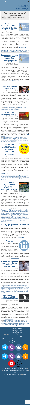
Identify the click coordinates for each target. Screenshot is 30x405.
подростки (27, 108)
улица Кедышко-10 (24, 52)
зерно (13, 212)
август (2, 108)
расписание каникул (13, 177)
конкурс (23, 213)
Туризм (8, 174)
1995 (10, 321)
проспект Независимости (13, 51)
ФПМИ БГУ (25, 220)
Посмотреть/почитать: (15, 352)
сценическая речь (4, 178)
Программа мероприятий (16, 216)
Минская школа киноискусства (6, 215)
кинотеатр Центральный (8, 322)
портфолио (3, 289)
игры (14, 176)
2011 (12, 321)
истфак (13, 213)
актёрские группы (7, 49)
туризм (17, 178)
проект (23, 216)
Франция (2, 325)
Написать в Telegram (22, 8)
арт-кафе (18, 210)
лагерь (10, 139)
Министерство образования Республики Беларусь (13, 139)
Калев (16, 213)
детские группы (3, 50)
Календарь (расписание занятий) (15, 225)
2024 (21, 48)
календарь (2, 139)
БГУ (23, 210)
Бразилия (2, 322)
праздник (11, 140)
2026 (15, 372)
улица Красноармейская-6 (5, 218)
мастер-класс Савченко (5, 215)
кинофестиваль (15, 322)
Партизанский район (12, 289)
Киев (19, 213)
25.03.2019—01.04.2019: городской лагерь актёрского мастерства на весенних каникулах (9, 149)
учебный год (17, 109)
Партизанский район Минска (21, 289)
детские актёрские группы (23, 108)
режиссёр (17, 289)
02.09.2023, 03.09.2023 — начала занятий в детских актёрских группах (9, 26)
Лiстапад (20, 322)
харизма (21, 291)
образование (7, 139)
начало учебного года (19, 50)
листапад (24, 322)
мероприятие (22, 215)
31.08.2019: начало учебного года (9, 87)
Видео (7, 107)
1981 (4, 321)
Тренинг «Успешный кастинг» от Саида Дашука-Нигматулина (9, 263)
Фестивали (18, 209)
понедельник (17, 83)
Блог (5, 107)
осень (5, 140)
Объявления (6, 48)
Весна (20, 175)
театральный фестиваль (5, 218)
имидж (9, 288)
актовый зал (14, 210)
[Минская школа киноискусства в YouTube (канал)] (11, 366)
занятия (8, 50)
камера (11, 288)
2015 (27, 209)
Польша (5, 324)
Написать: (15, 343)
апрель (10, 175)
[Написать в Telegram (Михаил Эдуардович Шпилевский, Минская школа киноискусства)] (4, 350)
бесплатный (11, 211)
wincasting (25, 286)
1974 (24, 320)
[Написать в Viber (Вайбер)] (11, 350)
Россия (13, 324)
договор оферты (3, 108)
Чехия (9, 325)
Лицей (18, 214)
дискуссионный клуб (24, 212)
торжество (7, 141)
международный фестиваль (14, 215)
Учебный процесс (12, 48)
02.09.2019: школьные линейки (9, 113)
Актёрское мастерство (14, 49)
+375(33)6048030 (16, 331)
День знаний (14, 108)
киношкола (21, 176)
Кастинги (12, 285)
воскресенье (15, 138)
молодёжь (2, 289)
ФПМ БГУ (18, 220)
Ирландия (20, 322)
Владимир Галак (8, 212)
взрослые (5, 83)
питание (27, 177)
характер (18, 291)
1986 (8, 321)
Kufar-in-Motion (3, 210)
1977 (1, 321)
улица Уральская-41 (24, 290)
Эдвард (4, 221)
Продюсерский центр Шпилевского (15, 368)
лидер (20, 288)
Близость (15, 211)
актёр (2, 287)
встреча (12, 212)
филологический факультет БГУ (10, 220)
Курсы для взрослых (17, 285)
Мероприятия (9, 137)
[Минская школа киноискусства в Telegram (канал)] (4, 359)
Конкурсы (15, 208)
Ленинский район (13, 214)
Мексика (16, 323)
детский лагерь (10, 176)
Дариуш (18, 212)
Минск (26, 215)
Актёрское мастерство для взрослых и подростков (14, 82)
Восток (20, 49)
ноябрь (27, 323)
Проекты (7, 209)
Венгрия (5, 322)
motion (7, 210)
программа (10, 216)
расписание (20, 51)
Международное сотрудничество (14, 208)
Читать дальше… (22, 47)
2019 (23, 107)
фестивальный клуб (16, 219)
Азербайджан (17, 321)
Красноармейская (4, 214)
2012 (11, 286)
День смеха (3, 176)
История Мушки (9, 213)
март (10, 177)
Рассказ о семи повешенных (16, 217)
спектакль (23, 217)
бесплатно (2, 211)
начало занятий (12, 50)
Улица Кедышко (18, 52)
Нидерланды (23, 323)
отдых (8, 140)
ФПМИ (21, 220)
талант (6, 290)
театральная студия (11, 52)
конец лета (9, 108)
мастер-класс (25, 214)
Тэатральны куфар (13, 218)
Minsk (13, 286)
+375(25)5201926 (23, 5)
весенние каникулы (15, 175)
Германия (9, 322)
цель (24, 291)
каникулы (6, 139)
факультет (19, 218)
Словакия (16, 324)
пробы (6, 289)
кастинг (14, 288)
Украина (18, 218)
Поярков (6, 216)
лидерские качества (24, 288)
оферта (23, 108)
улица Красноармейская (24, 218)
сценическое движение (12, 178)
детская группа (24, 49)
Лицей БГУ (21, 214)
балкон (21, 210)
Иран (17, 322)
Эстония (12, 325)
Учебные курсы (24, 286)
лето (17, 288)
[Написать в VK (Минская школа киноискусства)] (18, 350)
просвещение (3, 217)
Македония (3, 323)
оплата (20, 108)
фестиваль (3, 219)
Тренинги (19, 286)
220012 (23, 174)
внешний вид (3, 288)
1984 (6, 321)
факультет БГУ (24, 218)
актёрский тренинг (6, 287)
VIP (23, 286)
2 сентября (6, 138)
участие (11, 218)
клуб (21, 213)
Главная (9, 241)
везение (23, 287)
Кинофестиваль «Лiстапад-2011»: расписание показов (9, 297)
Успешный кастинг (8, 291)
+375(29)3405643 (23, 7)
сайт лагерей (20, 140)
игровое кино (14, 322)
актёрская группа (22, 82)
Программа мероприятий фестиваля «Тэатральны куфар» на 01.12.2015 (9, 186)
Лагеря (5, 137)
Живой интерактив (8, 212)
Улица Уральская (17, 290)
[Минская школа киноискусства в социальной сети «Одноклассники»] (25, 359)
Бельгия (25, 321)
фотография (14, 291)
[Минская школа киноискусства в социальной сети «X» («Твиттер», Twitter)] (18, 366)
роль (20, 289)
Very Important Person (18, 286)
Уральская (2, 291)
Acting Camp (27, 174)
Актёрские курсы (7, 285)
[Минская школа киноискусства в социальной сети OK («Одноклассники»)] (25, 350)
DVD (14, 321)
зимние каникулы (25, 138)
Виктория (27, 287)
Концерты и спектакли (22, 208)
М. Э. (12, 374)
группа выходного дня (7, 108)
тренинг (12, 290)
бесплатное (7, 211)
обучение (11, 139)
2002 (19, 374)
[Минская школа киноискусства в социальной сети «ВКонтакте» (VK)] (18, 359)
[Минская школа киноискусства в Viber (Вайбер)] (11, 359)
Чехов (2, 221)
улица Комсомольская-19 (11, 325)
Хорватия (6, 325)
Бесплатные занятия (7, 208)
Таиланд (19, 324)
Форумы (21, 209)
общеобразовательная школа (18, 139)
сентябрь (5, 52)
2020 (26, 107)
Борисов (19, 211)
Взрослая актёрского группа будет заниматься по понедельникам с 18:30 (9, 58)
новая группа (26, 50)
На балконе (19, 215)
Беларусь (10, 138)
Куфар (8, 214)
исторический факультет (18, 212)
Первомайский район (4, 51)
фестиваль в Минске (8, 219)
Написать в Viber (23, 10)
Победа (2, 324)
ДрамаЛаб (2, 212)
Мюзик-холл (14, 215)
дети (17, 108)
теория (9, 290)
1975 (26, 320)
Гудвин (16, 212)
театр (26, 217)
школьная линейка (12, 141)
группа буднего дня (10, 83)
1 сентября (20, 107)
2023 (19, 48)
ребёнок (18, 177)
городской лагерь (25, 175)
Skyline (10, 210)
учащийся (15, 218)
